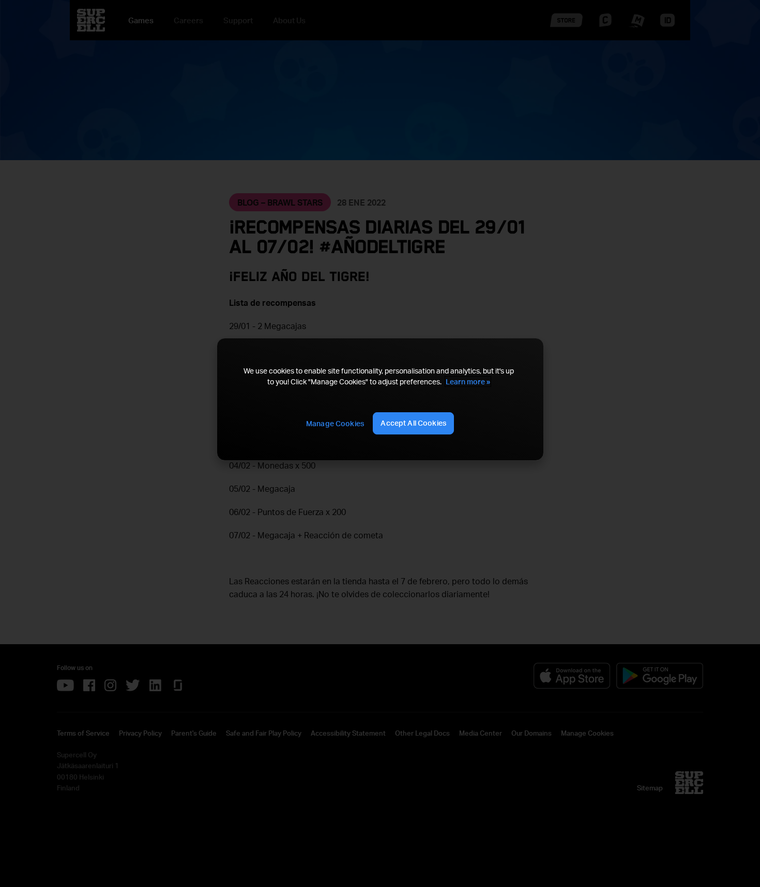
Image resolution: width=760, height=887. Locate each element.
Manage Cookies (335, 423)
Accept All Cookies (413, 422)
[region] (380, 399)
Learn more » (468, 381)
